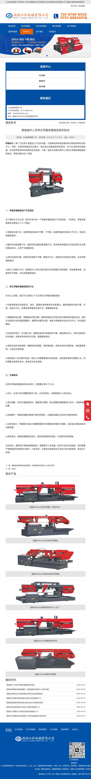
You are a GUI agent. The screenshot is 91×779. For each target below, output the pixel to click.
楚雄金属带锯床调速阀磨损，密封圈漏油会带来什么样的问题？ (33, 465)
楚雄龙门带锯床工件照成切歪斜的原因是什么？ (23, 711)
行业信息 (42, 75)
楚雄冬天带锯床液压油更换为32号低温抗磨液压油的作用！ (27, 716)
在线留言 (52, 31)
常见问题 (42, 86)
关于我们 (39, 31)
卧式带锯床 (25, 26)
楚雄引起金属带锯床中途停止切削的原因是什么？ (24, 707)
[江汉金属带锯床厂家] (27, 15)
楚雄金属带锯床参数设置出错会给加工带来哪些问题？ (25, 702)
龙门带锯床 (71, 26)
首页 (67, 123)
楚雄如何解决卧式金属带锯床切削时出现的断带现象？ (25, 694)
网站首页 (12, 26)
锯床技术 (42, 81)
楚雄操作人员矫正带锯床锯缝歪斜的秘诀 (21, 685)
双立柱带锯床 (41, 26)
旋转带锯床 (12, 31)
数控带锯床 (56, 26)
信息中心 (26, 31)
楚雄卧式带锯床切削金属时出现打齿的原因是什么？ (24, 698)
